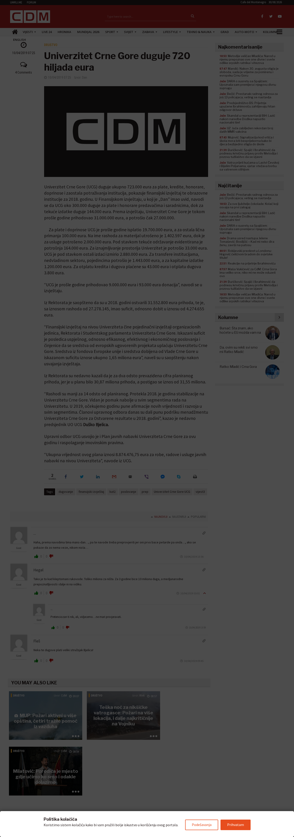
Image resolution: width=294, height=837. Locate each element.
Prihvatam (235, 824)
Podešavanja (202, 824)
